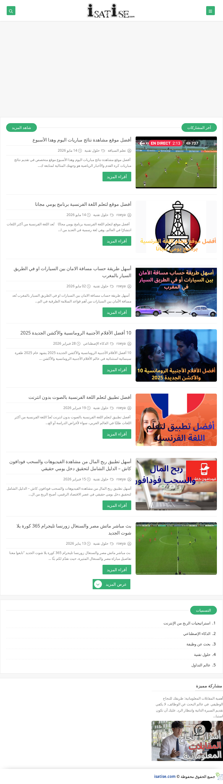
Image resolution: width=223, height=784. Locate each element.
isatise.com (165, 776)
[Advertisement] (111, 72)
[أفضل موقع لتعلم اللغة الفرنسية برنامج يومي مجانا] (176, 227)
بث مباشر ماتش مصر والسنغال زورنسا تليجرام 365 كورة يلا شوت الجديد (74, 529)
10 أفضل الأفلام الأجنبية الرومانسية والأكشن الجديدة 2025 (75, 333)
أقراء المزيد (117, 176)
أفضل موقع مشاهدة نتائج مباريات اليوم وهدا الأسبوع (82, 140)
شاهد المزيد (21, 127)
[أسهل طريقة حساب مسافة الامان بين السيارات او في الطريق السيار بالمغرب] (176, 291)
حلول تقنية (92, 150)
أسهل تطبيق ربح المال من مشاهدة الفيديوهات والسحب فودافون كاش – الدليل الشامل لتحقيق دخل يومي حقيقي (70, 465)
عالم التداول (201, 665)
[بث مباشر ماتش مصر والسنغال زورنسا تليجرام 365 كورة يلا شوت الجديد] (176, 548)
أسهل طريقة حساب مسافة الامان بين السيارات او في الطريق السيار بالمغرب (72, 272)
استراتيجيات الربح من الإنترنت (187, 623)
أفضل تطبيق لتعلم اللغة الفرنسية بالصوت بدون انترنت (79, 397)
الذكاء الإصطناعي (96, 343)
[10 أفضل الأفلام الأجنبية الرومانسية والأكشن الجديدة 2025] (176, 355)
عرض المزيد (116, 584)
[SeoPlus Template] (219, 776)
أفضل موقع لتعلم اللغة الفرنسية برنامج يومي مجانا (83, 204)
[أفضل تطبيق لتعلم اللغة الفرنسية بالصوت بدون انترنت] (176, 420)
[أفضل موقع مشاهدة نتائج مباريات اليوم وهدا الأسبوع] (176, 162)
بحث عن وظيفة (198, 644)
